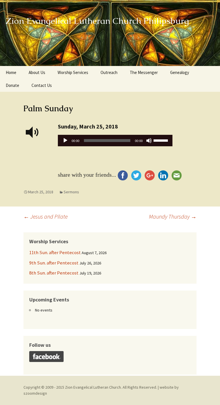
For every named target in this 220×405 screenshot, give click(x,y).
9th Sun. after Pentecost (53, 263)
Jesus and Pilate (45, 216)
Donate (12, 85)
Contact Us (42, 85)
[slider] (162, 140)
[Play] (65, 140)
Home (11, 72)
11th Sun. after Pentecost (55, 252)
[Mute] (149, 140)
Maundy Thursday (173, 216)
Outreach (109, 72)
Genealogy (179, 72)
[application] (115, 142)
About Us (37, 72)
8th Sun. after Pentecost (53, 273)
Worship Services (73, 72)
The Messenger (144, 72)
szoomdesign (35, 393)
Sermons (71, 191)
